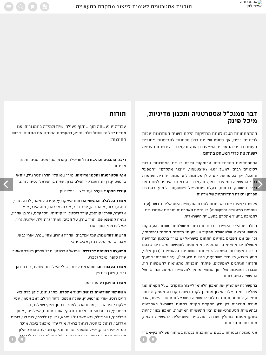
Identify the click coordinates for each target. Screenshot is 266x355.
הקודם (259, 184)
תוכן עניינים (9, 6)
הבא (6, 184)
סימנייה (32, 6)
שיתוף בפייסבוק (143, 339)
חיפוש (20, 6)
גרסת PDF (44, 6)
